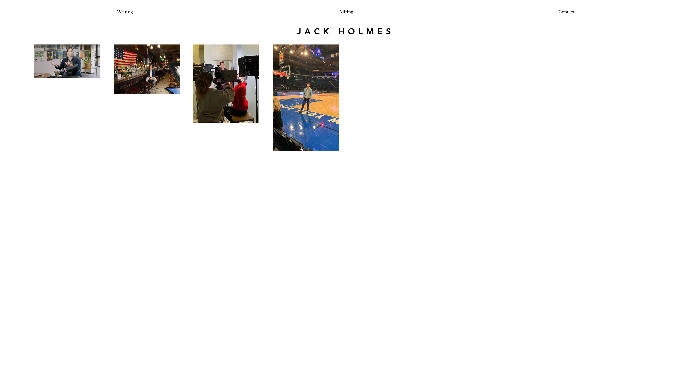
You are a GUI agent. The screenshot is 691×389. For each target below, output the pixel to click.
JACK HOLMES (345, 31)
